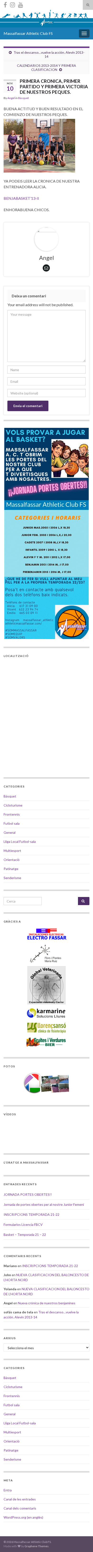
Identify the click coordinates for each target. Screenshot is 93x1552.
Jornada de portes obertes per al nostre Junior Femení (44, 1204)
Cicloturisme (13, 805)
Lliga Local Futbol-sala (20, 841)
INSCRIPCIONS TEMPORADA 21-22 (31, 1214)
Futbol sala (12, 823)
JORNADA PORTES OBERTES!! (28, 1194)
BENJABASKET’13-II (21, 198)
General (10, 832)
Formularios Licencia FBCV (23, 1224)
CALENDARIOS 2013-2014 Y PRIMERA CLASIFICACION (46, 67)
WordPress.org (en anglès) (23, 1517)
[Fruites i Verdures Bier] (46, 1042)
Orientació (12, 860)
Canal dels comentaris (20, 1508)
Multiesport (12, 851)
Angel (11, 98)
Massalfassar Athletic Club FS (28, 33)
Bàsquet (23, 98)
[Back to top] (82, 1541)
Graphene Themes (37, 1546)
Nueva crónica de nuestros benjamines (46, 1303)
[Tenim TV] (20, 3)
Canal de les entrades (20, 1499)
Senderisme (12, 878)
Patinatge (11, 869)
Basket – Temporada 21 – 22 (25, 1234)
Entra (8, 1490)
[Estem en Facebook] (5, 3)
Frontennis (12, 814)
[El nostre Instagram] (12, 3)
